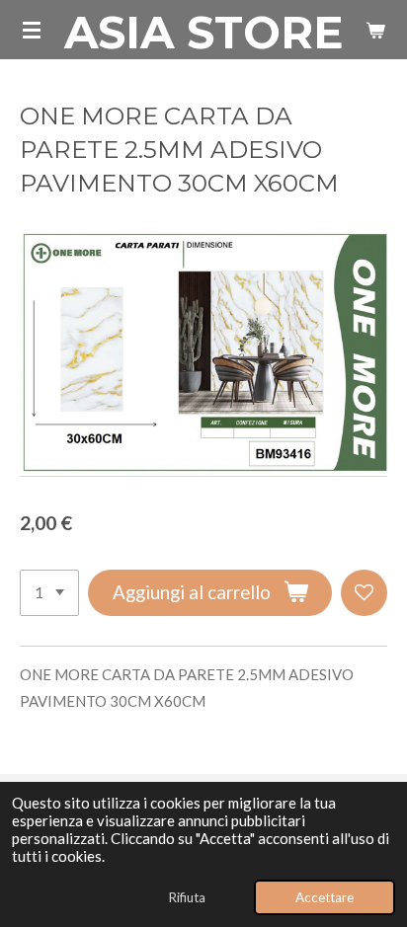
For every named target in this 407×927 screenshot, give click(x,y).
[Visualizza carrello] (375, 29)
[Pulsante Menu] (31, 29)
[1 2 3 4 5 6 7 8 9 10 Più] (49, 593)
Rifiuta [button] (186, 897)
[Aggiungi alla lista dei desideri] (364, 593)
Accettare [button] (324, 897)
